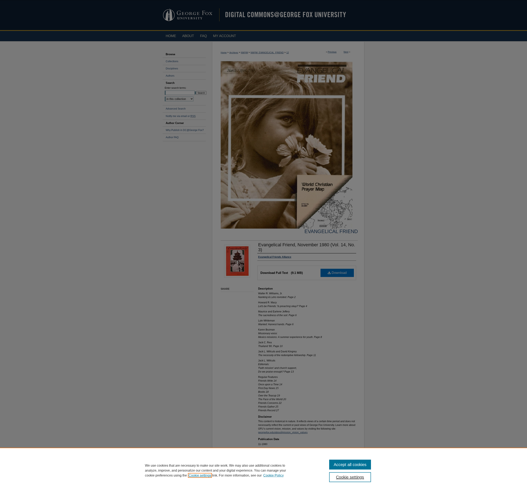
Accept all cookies (350, 464)
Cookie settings (200, 475)
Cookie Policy (273, 475)
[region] (263, 470)
